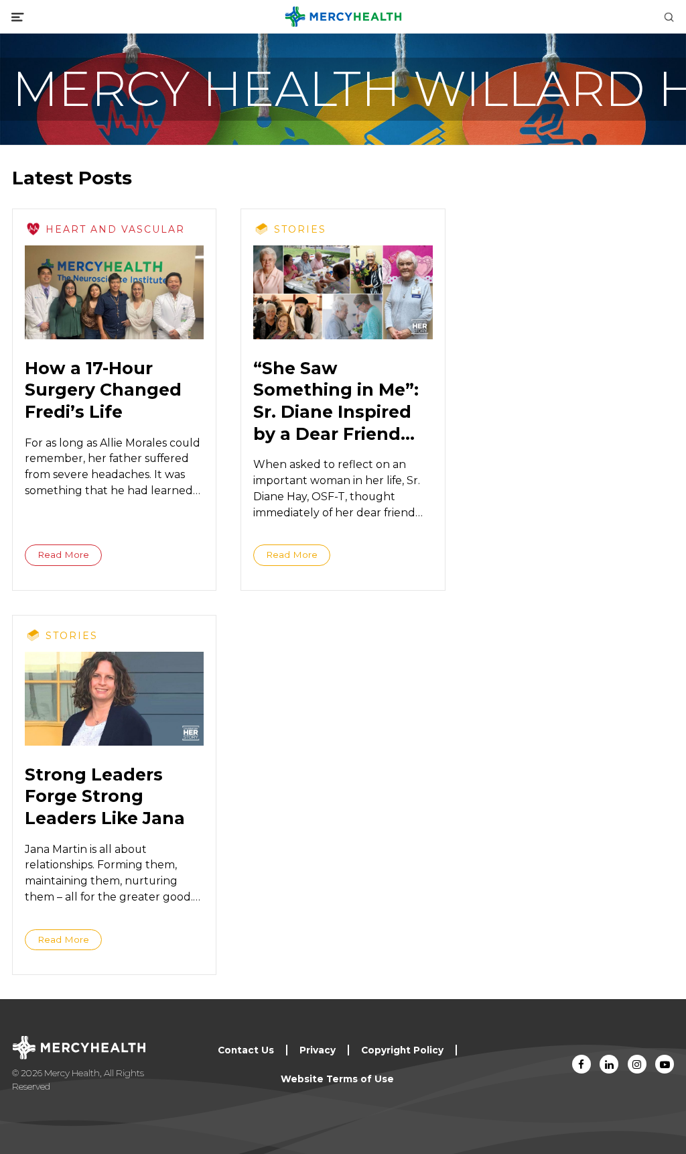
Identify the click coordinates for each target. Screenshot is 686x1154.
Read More (63, 554)
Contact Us (246, 1050)
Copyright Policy (402, 1050)
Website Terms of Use (337, 1079)
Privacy (317, 1050)
